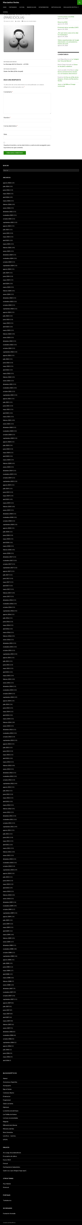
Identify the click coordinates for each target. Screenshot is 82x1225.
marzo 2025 (6, 244)
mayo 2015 (6, 668)
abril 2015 (6, 672)
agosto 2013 (7, 744)
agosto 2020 (7, 442)
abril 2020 (6, 456)
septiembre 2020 (8, 438)
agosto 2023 (7, 312)
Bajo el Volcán (7, 1089)
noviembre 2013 (8, 733)
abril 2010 (6, 888)
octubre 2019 (7, 478)
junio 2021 (6, 406)
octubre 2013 (7, 737)
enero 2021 (6, 424)
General (5, 12)
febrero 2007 (7, 1024)
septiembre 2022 (8, 352)
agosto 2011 (7, 830)
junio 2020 (6, 449)
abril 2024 (6, 283)
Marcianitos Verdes (11, 2)
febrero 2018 (7, 550)
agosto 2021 (7, 398)
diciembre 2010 (8, 859)
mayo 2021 (6, 409)
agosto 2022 (7, 355)
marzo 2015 (6, 675)
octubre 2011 (7, 823)
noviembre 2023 (8, 301)
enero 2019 (6, 510)
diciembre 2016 (8, 600)
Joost (59, 84)
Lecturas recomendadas (10, 1118)
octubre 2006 (7, 1039)
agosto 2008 (7, 960)
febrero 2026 (7, 204)
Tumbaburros (7, 1200)
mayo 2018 (6, 539)
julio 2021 (6, 402)
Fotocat (5, 1163)
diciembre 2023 (8, 298)
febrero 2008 (7, 981)
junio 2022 (6, 362)
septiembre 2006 (8, 1042)
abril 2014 (6, 715)
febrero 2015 (7, 679)
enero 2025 (6, 251)
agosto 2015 (7, 657)
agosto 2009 (7, 916)
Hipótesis (6, 1107)
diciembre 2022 (8, 341)
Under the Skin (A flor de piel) (13, 70)
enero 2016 (6, 639)
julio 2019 (6, 488)
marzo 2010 (6, 891)
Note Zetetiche (8, 1132)
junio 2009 (6, 924)
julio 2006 (6, 1049)
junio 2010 (6, 880)
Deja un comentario (29, 21)
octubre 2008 (7, 952)
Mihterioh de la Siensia (10, 1125)
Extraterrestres (43, 7)
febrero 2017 (7, 593)
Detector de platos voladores (68, 65)
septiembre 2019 (8, 481)
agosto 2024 (7, 269)
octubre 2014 (7, 693)
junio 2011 (6, 837)
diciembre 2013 (8, 729)
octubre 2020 (7, 434)
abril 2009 (6, 931)
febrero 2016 (7, 636)
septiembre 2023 (8, 309)
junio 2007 (6, 1010)
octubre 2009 (7, 909)
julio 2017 (6, 575)
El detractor (6, 1096)
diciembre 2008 (8, 945)
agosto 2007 (7, 1003)
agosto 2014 (7, 701)
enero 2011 (6, 855)
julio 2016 (6, 618)
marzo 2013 (6, 762)
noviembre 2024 (8, 258)
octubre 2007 (7, 996)
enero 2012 (6, 812)
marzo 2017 (6, 589)
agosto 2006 (7, 1046)
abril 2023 (6, 327)
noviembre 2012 (8, 776)
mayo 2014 (6, 711)
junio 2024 (6, 276)
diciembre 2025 (8, 211)
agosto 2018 (7, 528)
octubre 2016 (7, 607)
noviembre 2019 (8, 474)
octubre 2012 (7, 780)
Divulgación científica (70, 7)
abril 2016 (6, 629)
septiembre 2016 (8, 611)
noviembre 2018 (8, 517)
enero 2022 (6, 380)
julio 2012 (6, 790)
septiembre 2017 (8, 567)
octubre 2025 (7, 219)
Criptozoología (56, 7)
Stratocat (6, 1187)
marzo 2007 (6, 1021)
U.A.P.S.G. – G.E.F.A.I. (9, 1136)
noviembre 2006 (8, 1035)
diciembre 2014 (8, 686)
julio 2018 (6, 532)
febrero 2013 (7, 765)
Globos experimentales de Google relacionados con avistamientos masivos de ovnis (68, 41)
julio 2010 (6, 877)
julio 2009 (6, 920)
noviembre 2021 (8, 388)
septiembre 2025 (8, 222)
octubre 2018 (7, 521)
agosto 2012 (7, 787)
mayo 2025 (6, 237)
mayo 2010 (6, 884)
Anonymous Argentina (10, 1082)
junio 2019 (6, 492)
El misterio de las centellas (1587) (68, 27)
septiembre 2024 (8, 265)
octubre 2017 (7, 564)
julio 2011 (6, 834)
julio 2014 (6, 704)
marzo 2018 (6, 546)
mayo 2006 (6, 1057)
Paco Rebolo (7, 1184)
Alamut (5, 1078)
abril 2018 (6, 542)
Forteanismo (13, 7)
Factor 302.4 (7, 1160)
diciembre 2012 (8, 773)
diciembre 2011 (8, 816)
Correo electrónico (11, 126)
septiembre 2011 (8, 826)
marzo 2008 (6, 978)
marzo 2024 (6, 287)
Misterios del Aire (8, 1129)
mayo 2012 (6, 798)
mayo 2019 (6, 496)
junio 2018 (6, 535)
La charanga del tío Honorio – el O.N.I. (16, 63)
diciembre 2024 (8, 255)
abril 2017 (6, 585)
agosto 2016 (7, 614)
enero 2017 (6, 596)
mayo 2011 (6, 841)
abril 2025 (6, 240)
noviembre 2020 (8, 431)
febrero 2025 (7, 247)
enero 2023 (6, 337)
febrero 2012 (7, 808)
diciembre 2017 (8, 557)
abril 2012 (6, 801)
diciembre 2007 (8, 988)
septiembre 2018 (8, 524)
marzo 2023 (6, 330)
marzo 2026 (6, 201)
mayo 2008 (6, 970)
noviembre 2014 (8, 690)
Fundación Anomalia (9, 1213)
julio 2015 (6, 661)
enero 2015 (6, 683)
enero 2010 (6, 898)
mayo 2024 (6, 280)
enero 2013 (6, 769)
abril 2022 (6, 370)
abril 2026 (6, 197)
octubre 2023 (7, 305)
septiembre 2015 (8, 654)
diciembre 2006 (8, 1031)
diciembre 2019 (8, 470)
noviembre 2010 (8, 862)
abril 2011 (6, 844)
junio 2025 (6, 233)
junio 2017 (6, 578)
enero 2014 (6, 726)
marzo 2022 (6, 373)
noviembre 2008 (8, 949)
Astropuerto (7, 1085)
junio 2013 (6, 751)
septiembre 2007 (8, 999)
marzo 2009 (6, 934)
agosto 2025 (7, 226)
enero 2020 (6, 467)
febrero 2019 (7, 506)
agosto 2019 (7, 485)
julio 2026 (6, 186)
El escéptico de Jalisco (10, 1156)
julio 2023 (6, 316)
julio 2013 (6, 747)
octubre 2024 (7, 262)
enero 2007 (6, 1028)
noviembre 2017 (8, 560)
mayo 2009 (6, 927)
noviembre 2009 (8, 906)
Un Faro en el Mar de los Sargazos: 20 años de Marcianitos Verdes (68, 79)
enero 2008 (6, 985)
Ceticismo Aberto (8, 1093)
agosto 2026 (7, 183)
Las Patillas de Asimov (10, 1114)
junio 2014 (6, 708)
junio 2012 (6, 794)
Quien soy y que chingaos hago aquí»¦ (14, 1170)
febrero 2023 (7, 334)
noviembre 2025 (8, 215)
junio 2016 (6, 621)
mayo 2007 (6, 1013)
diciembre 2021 (8, 384)
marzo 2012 (6, 805)
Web (5, 134)
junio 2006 (6, 1053)
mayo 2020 (6, 452)
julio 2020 (6, 445)
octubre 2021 (7, 391)
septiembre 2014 (8, 697)
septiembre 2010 (8, 870)
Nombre (7, 117)
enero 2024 (6, 294)
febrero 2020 (7, 463)
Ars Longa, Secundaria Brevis (12, 1152)
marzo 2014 (6, 719)
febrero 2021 (7, 420)
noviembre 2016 (8, 603)
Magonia (5, 1121)
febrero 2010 (7, 895)
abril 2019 (6, 499)
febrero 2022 (7, 377)
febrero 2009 (7, 938)
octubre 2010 (7, 866)
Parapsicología (31, 7)
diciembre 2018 (8, 514)
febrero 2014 (7, 722)
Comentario (8, 92)
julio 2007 (6, 1006)
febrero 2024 (7, 291)
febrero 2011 (7, 852)
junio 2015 (6, 665)
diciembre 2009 (8, 902)
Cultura (21, 7)
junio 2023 (6, 319)
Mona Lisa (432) (62, 22)
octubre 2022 (7, 348)
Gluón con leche (8, 1103)
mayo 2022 (6, 366)
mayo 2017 (6, 582)
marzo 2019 (6, 503)
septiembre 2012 (8, 783)
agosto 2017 (7, 571)
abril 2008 (6, 974)
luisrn (18, 21)
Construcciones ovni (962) (66, 16)
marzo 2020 (6, 460)
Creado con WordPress (9, 1222)
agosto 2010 (7, 873)
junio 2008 (6, 967)
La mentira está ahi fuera (10, 1111)
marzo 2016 (6, 632)
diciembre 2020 (8, 427)
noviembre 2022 (8, 344)
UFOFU (5, 1139)
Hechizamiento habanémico (11, 1167)
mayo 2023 (6, 323)
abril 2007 (6, 1017)
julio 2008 (6, 963)
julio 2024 (6, 273)
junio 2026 (6, 190)
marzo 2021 (6, 416)
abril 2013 (6, 758)
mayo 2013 (6, 755)
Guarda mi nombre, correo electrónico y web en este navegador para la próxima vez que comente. (27, 146)
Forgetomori (7, 1100)
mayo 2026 (6, 193)
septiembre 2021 (8, 395)
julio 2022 (6, 359)
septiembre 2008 (8, 956)
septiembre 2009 (8, 913)
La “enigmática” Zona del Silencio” (68, 60)
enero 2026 (6, 208)
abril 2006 (6, 1060)
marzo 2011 (6, 848)
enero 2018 (6, 553)
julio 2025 (6, 229)
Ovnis (4, 7)
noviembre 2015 (8, 647)
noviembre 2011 (8, 819)
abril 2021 (6, 413)
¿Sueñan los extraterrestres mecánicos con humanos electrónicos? (68, 71)
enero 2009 (6, 942)
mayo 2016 (6, 625)
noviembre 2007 (8, 992)
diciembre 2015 (8, 643)
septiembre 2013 (8, 740)
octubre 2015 (7, 650)
